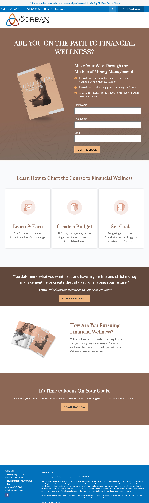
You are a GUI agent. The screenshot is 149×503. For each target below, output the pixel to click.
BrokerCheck (93, 477)
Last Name (80, 119)
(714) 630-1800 (33, 9)
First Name (80, 105)
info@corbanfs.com (56, 9)
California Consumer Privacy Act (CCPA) (117, 495)
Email (77, 132)
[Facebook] (112, 9)
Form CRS (49, 472)
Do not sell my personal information (97, 498)
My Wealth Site (133, 9)
